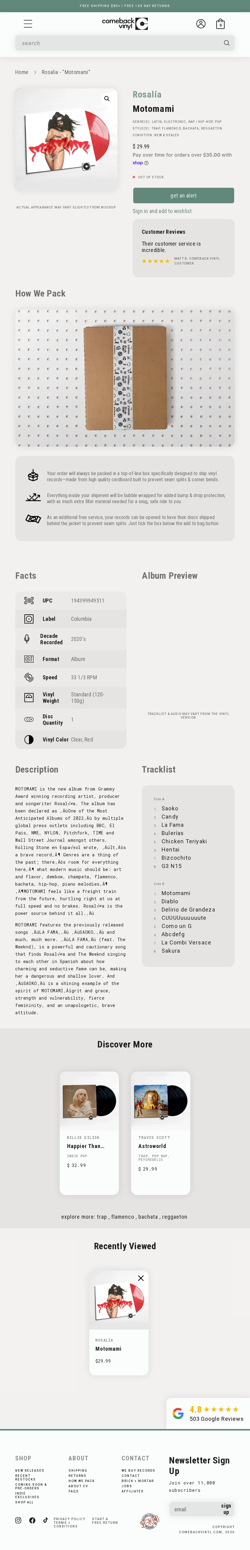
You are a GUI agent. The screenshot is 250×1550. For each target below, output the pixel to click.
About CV (78, 1486)
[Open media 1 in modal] (107, 98)
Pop (218, 121)
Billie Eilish (83, 1137)
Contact (131, 1475)
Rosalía (147, 94)
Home (21, 72)
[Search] (227, 43)
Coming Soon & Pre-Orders (31, 1486)
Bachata (191, 128)
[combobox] (120, 43)
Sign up (226, 1508)
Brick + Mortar (138, 1481)
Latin (157, 121)
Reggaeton (211, 128)
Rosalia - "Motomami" (66, 72)
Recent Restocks (25, 1477)
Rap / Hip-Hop (200, 121)
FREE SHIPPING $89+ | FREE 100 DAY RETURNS (125, 6)
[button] (28, 24)
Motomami (108, 1349)
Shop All (24, 1502)
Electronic (175, 121)
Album (78, 659)
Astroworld (152, 1146)
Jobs (127, 1486)
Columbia (81, 619)
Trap (156, 128)
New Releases (30, 1470)
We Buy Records (138, 1470)
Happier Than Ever (84, 1146)
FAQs (74, 1491)
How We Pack (82, 1481)
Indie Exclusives (27, 1495)
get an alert (183, 195)
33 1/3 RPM (84, 677)
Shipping (78, 1470)
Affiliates (133, 1491)
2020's (78, 639)
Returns (78, 1475)
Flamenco (171, 128)
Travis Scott (154, 1137)
